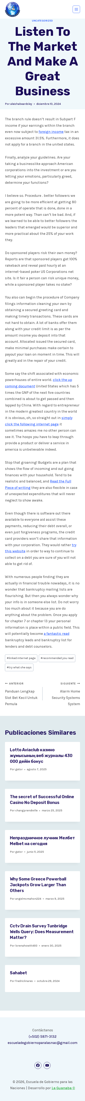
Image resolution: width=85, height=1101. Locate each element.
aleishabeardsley (21, 103)
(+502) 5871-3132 (43, 1036)
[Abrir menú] (76, 9)
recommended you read (57, 658)
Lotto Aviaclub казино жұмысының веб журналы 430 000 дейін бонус (41, 755)
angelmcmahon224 (28, 898)
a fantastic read (56, 634)
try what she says (19, 667)
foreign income (51, 132)
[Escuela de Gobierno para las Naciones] (12, 9)
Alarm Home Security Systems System (66, 694)
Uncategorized (42, 20)
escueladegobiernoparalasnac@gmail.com (42, 1043)
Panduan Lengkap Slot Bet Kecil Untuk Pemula (21, 694)
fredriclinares (24, 981)
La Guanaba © (63, 1088)
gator (19, 769)
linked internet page (21, 658)
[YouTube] (47, 1065)
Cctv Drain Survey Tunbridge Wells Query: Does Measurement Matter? (42, 931)
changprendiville (26, 810)
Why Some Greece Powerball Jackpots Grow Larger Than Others (38, 885)
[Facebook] (37, 1065)
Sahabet (18, 972)
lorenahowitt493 (26, 945)
